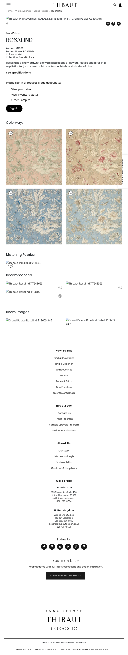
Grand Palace (13, 33)
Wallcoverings (64, 369)
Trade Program (64, 419)
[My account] (120, 4)
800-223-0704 (64, 501)
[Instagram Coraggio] (84, 547)
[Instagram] (52, 547)
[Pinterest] (119, 24)
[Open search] (115, 4)
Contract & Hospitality (64, 468)
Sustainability (64, 462)
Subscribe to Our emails (65, 575)
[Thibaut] (64, 619)
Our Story (64, 450)
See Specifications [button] (18, 72)
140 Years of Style (64, 456)
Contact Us (64, 413)
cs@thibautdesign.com (64, 498)
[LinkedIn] (68, 547)
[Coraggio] (64, 628)
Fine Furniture (64, 387)
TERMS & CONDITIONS (45, 649)
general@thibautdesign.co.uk (64, 523)
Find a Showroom (64, 358)
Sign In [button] (14, 108)
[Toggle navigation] (10, 4)
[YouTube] (60, 547)
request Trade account (42, 83)
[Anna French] (64, 611)
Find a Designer (64, 363)
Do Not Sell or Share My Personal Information (84, 649)
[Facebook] (44, 547)
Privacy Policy (23, 649)
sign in (19, 83)
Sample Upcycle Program (64, 424)
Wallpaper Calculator (64, 430)
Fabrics (64, 375)
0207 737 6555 (64, 526)
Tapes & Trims (64, 381)
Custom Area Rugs (64, 393)
